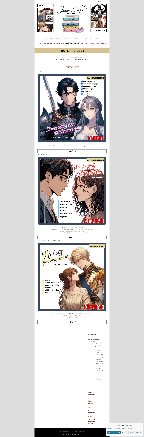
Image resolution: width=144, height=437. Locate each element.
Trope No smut (72, 67)
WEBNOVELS (56, 43)
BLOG (62, 43)
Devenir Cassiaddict (72, 43)
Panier (98, 43)
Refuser (124, 432)
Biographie (84, 43)
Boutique (91, 43)
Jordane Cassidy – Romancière (49, 10)
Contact (103, 43)
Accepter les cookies (114, 432)
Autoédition (48, 43)
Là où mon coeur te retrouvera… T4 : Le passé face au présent (91, 419)
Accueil (41, 43)
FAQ (89, 407)
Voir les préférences (135, 432)
